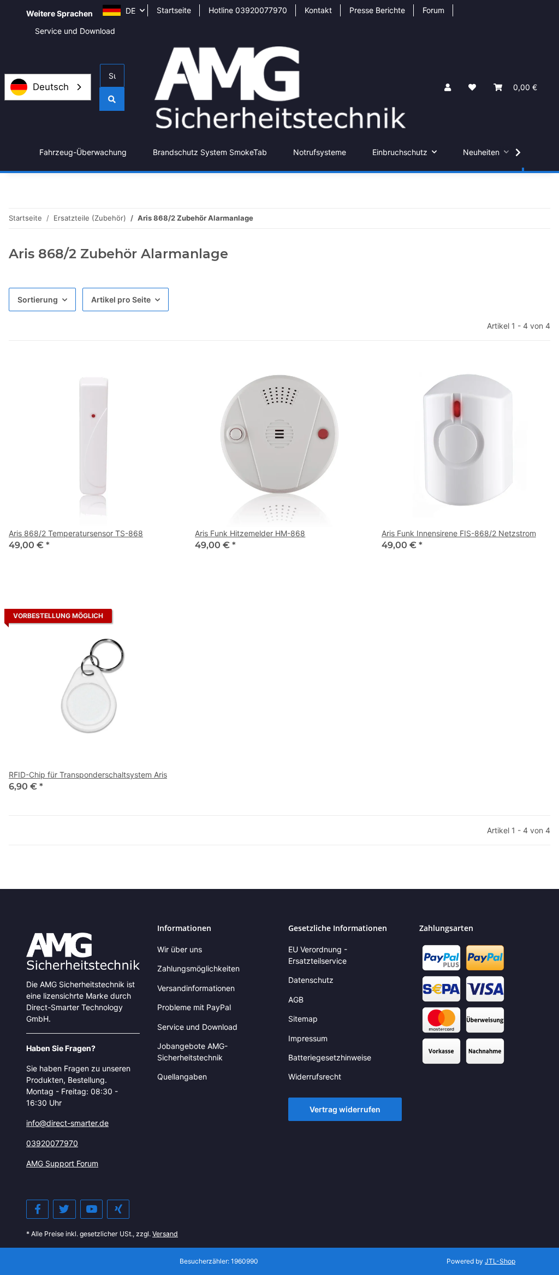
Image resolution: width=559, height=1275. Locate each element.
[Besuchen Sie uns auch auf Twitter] (64, 1209)
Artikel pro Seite (121, 299)
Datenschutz (311, 980)
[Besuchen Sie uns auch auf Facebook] (37, 1209)
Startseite (174, 10)
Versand (165, 1234)
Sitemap (303, 1018)
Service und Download (75, 30)
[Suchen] (111, 99)
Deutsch (51, 86)
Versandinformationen (196, 988)
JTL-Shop (500, 1261)
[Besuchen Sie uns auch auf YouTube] (91, 1209)
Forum (433, 10)
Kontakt (318, 10)
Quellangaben (182, 1076)
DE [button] (130, 10)
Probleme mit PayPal (194, 1007)
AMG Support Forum (62, 1163)
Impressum (308, 1038)
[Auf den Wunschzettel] (159, 377)
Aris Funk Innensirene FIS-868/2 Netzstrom (459, 533)
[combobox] (47, 87)
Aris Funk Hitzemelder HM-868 (250, 533)
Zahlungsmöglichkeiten (198, 968)
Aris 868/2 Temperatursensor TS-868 (76, 533)
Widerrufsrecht (314, 1076)
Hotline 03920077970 (248, 10)
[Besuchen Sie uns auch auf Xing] (118, 1209)
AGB (296, 999)
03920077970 (52, 1143)
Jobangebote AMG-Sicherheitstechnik (192, 1051)
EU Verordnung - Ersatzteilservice (317, 955)
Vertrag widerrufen (345, 1109)
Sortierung (37, 299)
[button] (448, 87)
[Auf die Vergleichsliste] (130, 377)
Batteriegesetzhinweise (329, 1057)
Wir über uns (179, 949)
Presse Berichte (377, 10)
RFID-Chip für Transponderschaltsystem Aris (88, 774)
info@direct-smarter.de (67, 1123)
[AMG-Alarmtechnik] (83, 950)
